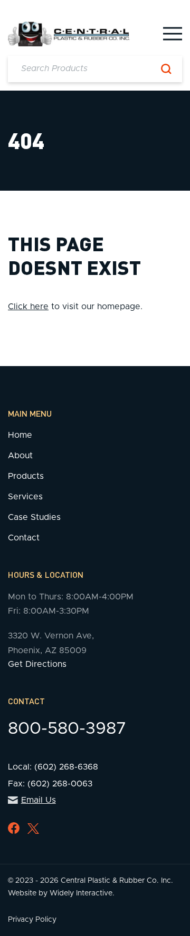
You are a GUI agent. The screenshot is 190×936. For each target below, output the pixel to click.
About (20, 455)
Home (20, 435)
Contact (24, 538)
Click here (28, 306)
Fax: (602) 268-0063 (50, 784)
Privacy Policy (32, 919)
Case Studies (34, 517)
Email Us (38, 800)
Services (25, 496)
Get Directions (37, 664)
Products (26, 476)
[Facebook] (14, 828)
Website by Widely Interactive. (61, 893)
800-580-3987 (67, 729)
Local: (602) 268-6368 (53, 767)
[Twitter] (33, 828)
